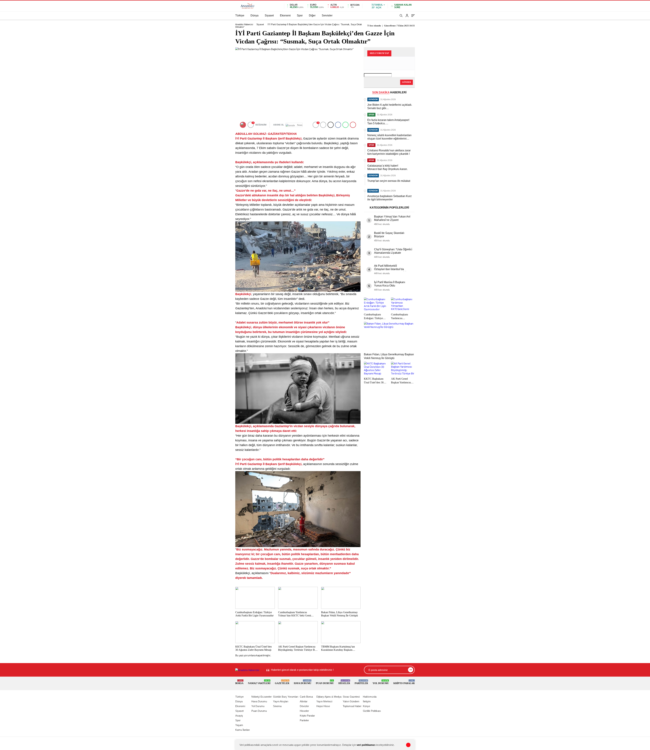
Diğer (312, 15)
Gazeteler (282, 682)
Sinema (277, 706)
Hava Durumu (302, 682)
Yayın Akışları (280, 701)
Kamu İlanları (242, 729)
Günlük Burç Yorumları (285, 696)
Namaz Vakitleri (259, 682)
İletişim (367, 701)
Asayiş (239, 715)
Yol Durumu (381, 682)
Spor (300, 15)
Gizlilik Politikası (372, 710)
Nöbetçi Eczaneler (261, 696)
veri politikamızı (366, 744)
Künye (366, 706)
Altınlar (303, 701)
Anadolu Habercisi (244, 24)
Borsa (239, 682)
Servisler (327, 15)
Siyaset (269, 15)
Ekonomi (285, 15)
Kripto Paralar (404, 682)
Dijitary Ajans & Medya (328, 696)
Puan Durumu (325, 682)
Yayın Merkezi (324, 701)
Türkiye (239, 15)
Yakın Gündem (351, 701)
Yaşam (239, 725)
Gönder (406, 82)
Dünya (254, 15)
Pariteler (361, 682)
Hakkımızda (369, 696)
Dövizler (304, 706)
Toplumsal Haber (352, 706)
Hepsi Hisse (323, 706)
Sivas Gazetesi (351, 696)
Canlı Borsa (306, 696)
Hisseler (344, 682)
